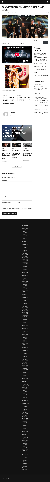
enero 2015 (25, 432)
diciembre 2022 (25, 293)
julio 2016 (25, 406)
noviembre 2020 (25, 329)
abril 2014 (25, 446)
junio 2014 (25, 443)
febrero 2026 (25, 237)
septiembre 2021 (25, 315)
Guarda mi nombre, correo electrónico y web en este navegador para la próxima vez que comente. (17, 209)
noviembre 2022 (25, 294)
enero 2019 (25, 362)
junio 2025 (25, 248)
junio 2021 (25, 319)
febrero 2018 (25, 378)
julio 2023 (25, 282)
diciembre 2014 (25, 434)
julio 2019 (25, 353)
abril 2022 (25, 304)
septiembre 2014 (25, 438)
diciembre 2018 (25, 363)
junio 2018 (25, 372)
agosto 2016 (25, 405)
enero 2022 (25, 309)
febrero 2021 (25, 325)
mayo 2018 (25, 374)
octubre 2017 (25, 384)
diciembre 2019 (25, 346)
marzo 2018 (25, 377)
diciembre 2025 (25, 240)
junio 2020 (25, 337)
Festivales (25, 460)
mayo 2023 (25, 285)
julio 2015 (25, 424)
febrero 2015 (25, 431)
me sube (6, 90)
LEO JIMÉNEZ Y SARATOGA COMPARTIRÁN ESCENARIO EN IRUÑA (16, 153)
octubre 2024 (25, 260)
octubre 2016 (25, 402)
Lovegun (4, 12)
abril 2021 (25, 322)
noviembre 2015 (25, 418)
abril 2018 (25, 375)
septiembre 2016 (25, 403)
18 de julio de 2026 (27, 160)
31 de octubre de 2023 (12, 12)
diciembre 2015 (25, 416)
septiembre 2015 (25, 421)
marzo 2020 (25, 341)
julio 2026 (25, 229)
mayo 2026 (25, 232)
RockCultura (9, 476)
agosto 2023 (25, 281)
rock (10, 90)
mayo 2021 (25, 321)
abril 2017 (25, 393)
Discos (25, 458)
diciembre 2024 (25, 257)
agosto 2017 (25, 387)
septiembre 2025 (25, 244)
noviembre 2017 (25, 382)
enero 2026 (25, 238)
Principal (25, 463)
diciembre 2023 (25, 275)
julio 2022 (25, 300)
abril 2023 (25, 287)
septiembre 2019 (25, 350)
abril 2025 (25, 251)
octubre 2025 (25, 243)
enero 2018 (25, 379)
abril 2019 (25, 357)
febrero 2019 (25, 360)
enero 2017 (25, 397)
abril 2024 (25, 269)
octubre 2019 (25, 349)
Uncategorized (25, 469)
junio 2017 (25, 390)
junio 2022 (25, 301)
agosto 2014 (25, 440)
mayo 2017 (25, 391)
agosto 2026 (25, 228)
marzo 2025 (25, 253)
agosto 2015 (25, 422)
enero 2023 (25, 291)
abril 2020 (25, 340)
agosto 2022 (25, 298)
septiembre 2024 (25, 262)
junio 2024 (25, 266)
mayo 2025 (25, 250)
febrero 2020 (25, 343)
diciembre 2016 (25, 399)
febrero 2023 (25, 290)
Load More (17, 166)
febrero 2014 (25, 449)
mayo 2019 (25, 356)
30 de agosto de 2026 (12, 138)
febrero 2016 (25, 413)
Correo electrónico (6, 202)
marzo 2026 (25, 235)
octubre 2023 (25, 278)
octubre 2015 (25, 419)
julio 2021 (25, 318)
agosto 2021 (25, 316)
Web (19, 202)
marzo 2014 (25, 447)
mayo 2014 (25, 444)
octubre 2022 (25, 296)
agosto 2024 (25, 263)
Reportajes (25, 466)
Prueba (25, 464)
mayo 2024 (25, 268)
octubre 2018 (25, 366)
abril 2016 (25, 410)
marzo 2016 (25, 412)
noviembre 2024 (25, 259)
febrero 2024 (25, 272)
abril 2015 (25, 428)
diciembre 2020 (25, 328)
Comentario (5, 180)
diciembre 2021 (25, 310)
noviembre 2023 (25, 276)
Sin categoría (25, 467)
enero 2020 (25, 344)
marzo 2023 (25, 288)
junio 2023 (25, 284)
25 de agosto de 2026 (5, 161)
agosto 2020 (25, 334)
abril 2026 (25, 234)
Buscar (35, 40)
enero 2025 (25, 256)
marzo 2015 (25, 430)
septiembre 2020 (25, 332)
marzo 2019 (25, 359)
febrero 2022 (25, 307)
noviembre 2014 (25, 435)
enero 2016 (25, 415)
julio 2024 (25, 265)
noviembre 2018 (25, 365)
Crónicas (25, 457)
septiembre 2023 (25, 279)
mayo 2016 (25, 409)
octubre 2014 (25, 437)
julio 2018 (25, 371)
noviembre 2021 (25, 312)
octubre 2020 (25, 331)
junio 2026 (25, 231)
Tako (14, 90)
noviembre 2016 (25, 400)
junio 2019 (25, 354)
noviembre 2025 (25, 241)
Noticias (4, 148)
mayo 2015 (25, 427)
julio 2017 (25, 388)
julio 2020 (25, 335)
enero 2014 (25, 450)
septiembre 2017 (25, 385)
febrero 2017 (25, 396)
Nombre (4, 196)
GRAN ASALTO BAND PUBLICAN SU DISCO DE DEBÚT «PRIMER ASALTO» (40, 88)
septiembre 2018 (25, 368)
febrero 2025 (25, 254)
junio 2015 (25, 425)
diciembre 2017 (25, 381)
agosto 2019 (25, 351)
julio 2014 (25, 441)
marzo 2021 (25, 324)
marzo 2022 (25, 306)
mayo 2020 (25, 338)
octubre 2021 (25, 313)
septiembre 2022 (25, 297)
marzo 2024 (25, 271)
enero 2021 (25, 326)
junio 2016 (25, 407)
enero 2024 (25, 274)
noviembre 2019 (25, 347)
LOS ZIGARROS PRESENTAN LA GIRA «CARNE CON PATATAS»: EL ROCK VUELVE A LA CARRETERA (27, 154)
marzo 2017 (25, 394)
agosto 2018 (25, 369)
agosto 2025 (25, 246)
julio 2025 (25, 247)
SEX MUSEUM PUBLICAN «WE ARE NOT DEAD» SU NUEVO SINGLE (40, 55)
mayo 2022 (25, 303)
